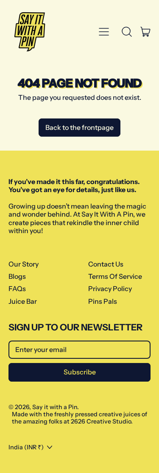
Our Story (23, 264)
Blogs (17, 276)
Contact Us (105, 264)
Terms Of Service (115, 276)
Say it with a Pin (54, 407)
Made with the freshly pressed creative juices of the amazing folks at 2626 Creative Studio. (79, 417)
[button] (126, 31)
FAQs (17, 288)
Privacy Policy (110, 288)
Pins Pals (102, 301)
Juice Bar (22, 301)
